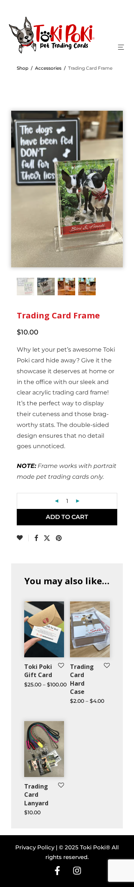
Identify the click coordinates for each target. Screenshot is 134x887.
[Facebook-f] (57, 871)
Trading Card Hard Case (82, 679)
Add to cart (67, 516)
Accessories (48, 68)
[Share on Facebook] (36, 538)
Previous (18, 181)
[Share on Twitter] (47, 538)
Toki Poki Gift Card (38, 671)
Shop (22, 68)
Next (116, 181)
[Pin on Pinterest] (59, 538)
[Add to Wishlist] (23, 538)
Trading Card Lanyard (36, 794)
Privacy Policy (34, 847)
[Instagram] (77, 871)
